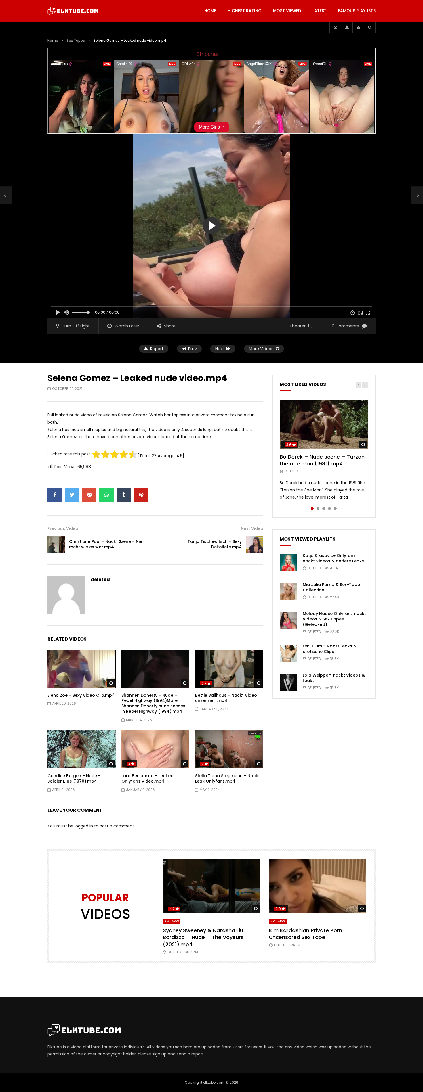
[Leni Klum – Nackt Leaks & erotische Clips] (288, 653)
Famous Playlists (357, 11)
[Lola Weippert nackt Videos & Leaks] (288, 682)
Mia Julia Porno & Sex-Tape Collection (331, 587)
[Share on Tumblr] (124, 495)
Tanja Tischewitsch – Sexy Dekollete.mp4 (215, 544)
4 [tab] (329, 508)
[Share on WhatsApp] (106, 495)
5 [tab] (335, 508)
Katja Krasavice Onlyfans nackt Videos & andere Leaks (333, 558)
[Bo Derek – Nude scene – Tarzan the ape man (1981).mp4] (324, 424)
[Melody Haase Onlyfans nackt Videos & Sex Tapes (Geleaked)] (288, 620)
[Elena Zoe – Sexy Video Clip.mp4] (81, 669)
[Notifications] (346, 27)
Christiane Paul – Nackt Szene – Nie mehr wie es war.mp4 (105, 544)
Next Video (252, 528)
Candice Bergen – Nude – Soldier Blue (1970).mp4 (74, 778)
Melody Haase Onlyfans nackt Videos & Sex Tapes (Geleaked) (334, 619)
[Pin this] (141, 495)
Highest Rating (245, 11)
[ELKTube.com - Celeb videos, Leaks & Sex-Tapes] (72, 11)
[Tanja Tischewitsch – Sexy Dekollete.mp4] (254, 544)
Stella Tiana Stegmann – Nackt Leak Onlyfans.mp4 (227, 778)
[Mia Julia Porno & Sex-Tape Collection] (288, 591)
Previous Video (62, 528)
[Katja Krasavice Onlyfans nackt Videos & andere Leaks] (288, 562)
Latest (320, 11)
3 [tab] (323, 508)
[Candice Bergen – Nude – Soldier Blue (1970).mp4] (81, 749)
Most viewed (287, 11)
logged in (84, 826)
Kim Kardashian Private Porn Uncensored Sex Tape (305, 934)
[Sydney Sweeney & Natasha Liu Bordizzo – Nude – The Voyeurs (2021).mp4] (211, 886)
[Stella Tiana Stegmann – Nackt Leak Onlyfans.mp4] (229, 749)
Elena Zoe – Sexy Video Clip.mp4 (81, 695)
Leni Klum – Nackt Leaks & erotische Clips (330, 648)
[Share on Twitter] (72, 495)
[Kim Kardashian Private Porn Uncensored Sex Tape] (318, 886)
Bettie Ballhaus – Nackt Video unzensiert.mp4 (226, 698)
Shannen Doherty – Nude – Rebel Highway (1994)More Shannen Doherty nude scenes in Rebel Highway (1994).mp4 (153, 703)
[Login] (358, 27)
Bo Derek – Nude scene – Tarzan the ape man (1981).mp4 (322, 460)
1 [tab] (312, 508)
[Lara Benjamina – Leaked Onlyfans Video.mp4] (155, 749)
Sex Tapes (76, 40)
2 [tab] (318, 508)
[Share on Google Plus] (89, 495)
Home (210, 11)
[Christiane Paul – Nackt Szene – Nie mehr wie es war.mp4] (6, 195)
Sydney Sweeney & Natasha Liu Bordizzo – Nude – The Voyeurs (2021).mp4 (203, 937)
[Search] (370, 27)
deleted (100, 579)
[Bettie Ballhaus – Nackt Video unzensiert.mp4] (229, 669)
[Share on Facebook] (54, 495)
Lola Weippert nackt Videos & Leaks (334, 677)
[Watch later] (335, 27)
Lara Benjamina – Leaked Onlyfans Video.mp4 (147, 778)
